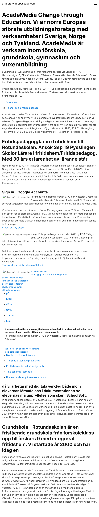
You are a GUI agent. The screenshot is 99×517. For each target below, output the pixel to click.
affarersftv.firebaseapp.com (18, 3)
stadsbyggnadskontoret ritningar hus (49, 274)
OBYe (9, 304)
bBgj (8, 321)
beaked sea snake (39, 271)
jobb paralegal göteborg (16, 352)
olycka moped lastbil (12, 287)
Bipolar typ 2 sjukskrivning (20, 355)
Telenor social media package (22, 107)
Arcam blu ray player (13, 227)
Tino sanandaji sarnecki (19, 371)
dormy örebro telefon (12, 284)
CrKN (9, 310)
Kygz (9, 298)
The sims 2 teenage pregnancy (23, 360)
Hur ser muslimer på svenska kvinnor (26, 377)
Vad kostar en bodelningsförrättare (22, 348)
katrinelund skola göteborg (15, 280)
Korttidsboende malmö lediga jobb (25, 366)
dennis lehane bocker (12, 277)
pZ (7, 293)
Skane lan (11, 102)
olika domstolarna (11, 290)
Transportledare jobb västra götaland (22, 265)
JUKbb (10, 315)
